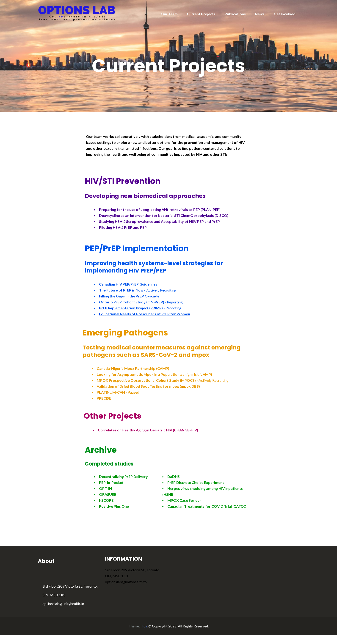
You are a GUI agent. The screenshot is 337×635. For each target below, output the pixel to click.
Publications (235, 14)
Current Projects (201, 14)
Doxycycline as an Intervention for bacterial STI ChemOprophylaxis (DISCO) (163, 215)
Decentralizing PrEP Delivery (123, 476)
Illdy (144, 626)
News (260, 14)
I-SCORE (106, 500)
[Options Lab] (77, 13)
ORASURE (107, 494)
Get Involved (285, 14)
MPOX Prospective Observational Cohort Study (138, 380)
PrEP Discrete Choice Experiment (195, 482)
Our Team (169, 14)
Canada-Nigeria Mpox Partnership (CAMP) (133, 368)
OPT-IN (105, 488)
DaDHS (173, 476)
